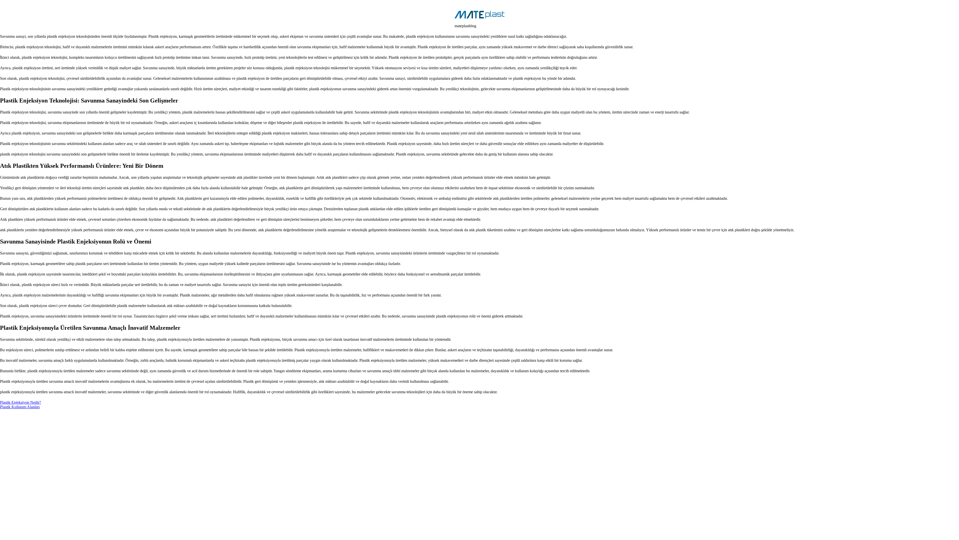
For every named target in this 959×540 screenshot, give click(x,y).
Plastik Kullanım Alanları (20, 407)
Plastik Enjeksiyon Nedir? (20, 402)
